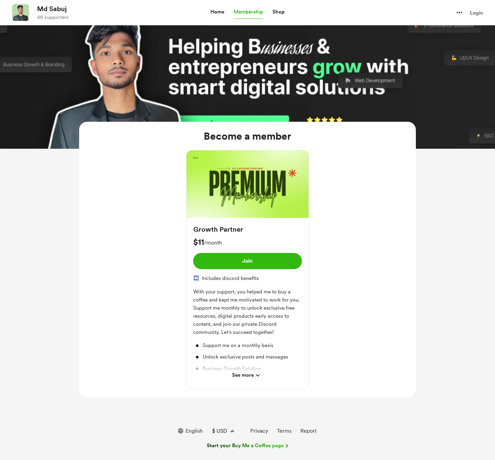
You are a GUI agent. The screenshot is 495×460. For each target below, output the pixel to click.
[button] (217, 12)
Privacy (259, 431)
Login (476, 13)
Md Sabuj (52, 9)
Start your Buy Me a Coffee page (245, 445)
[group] (248, 269)
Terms (284, 431)
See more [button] (243, 375)
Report (308, 431)
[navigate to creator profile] (20, 12)
